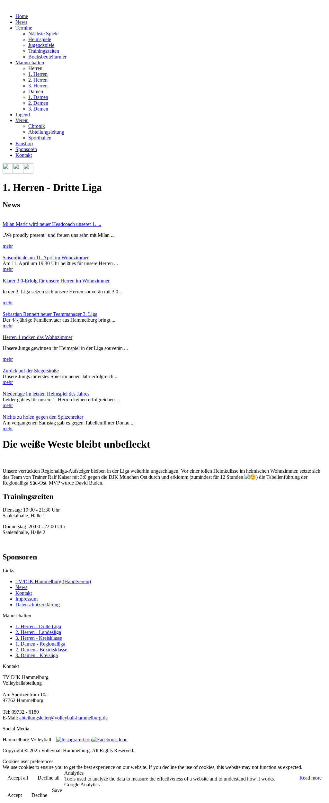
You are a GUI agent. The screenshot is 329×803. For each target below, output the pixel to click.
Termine (23, 28)
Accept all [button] (17, 778)
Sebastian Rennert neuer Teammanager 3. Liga (50, 314)
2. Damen (38, 103)
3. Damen (38, 109)
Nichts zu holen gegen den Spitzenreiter (43, 417)
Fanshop (24, 143)
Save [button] (57, 790)
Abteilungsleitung (46, 132)
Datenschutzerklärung (37, 604)
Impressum (26, 599)
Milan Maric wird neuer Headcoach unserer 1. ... (52, 224)
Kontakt (23, 155)
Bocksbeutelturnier (47, 56)
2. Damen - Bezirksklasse (41, 649)
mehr (8, 246)
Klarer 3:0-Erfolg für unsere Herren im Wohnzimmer (56, 280)
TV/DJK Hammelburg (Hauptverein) (53, 581)
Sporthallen (39, 137)
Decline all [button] (48, 778)
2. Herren (38, 80)
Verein (22, 120)
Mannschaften (29, 62)
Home (21, 16)
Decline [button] (39, 795)
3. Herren (38, 85)
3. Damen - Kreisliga (36, 655)
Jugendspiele (41, 45)
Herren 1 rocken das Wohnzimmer (37, 337)
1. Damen (38, 97)
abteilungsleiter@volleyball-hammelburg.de (63, 717)
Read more (310, 778)
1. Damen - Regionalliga (40, 644)
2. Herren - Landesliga (38, 632)
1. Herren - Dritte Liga (38, 626)
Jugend (22, 114)
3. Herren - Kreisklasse (38, 638)
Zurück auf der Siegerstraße (31, 370)
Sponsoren (26, 149)
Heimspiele (39, 39)
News (21, 22)
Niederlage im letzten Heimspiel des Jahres (46, 394)
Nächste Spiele (43, 33)
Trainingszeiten (43, 51)
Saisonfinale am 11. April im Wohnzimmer (46, 257)
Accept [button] (14, 795)
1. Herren (38, 74)
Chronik (36, 126)
